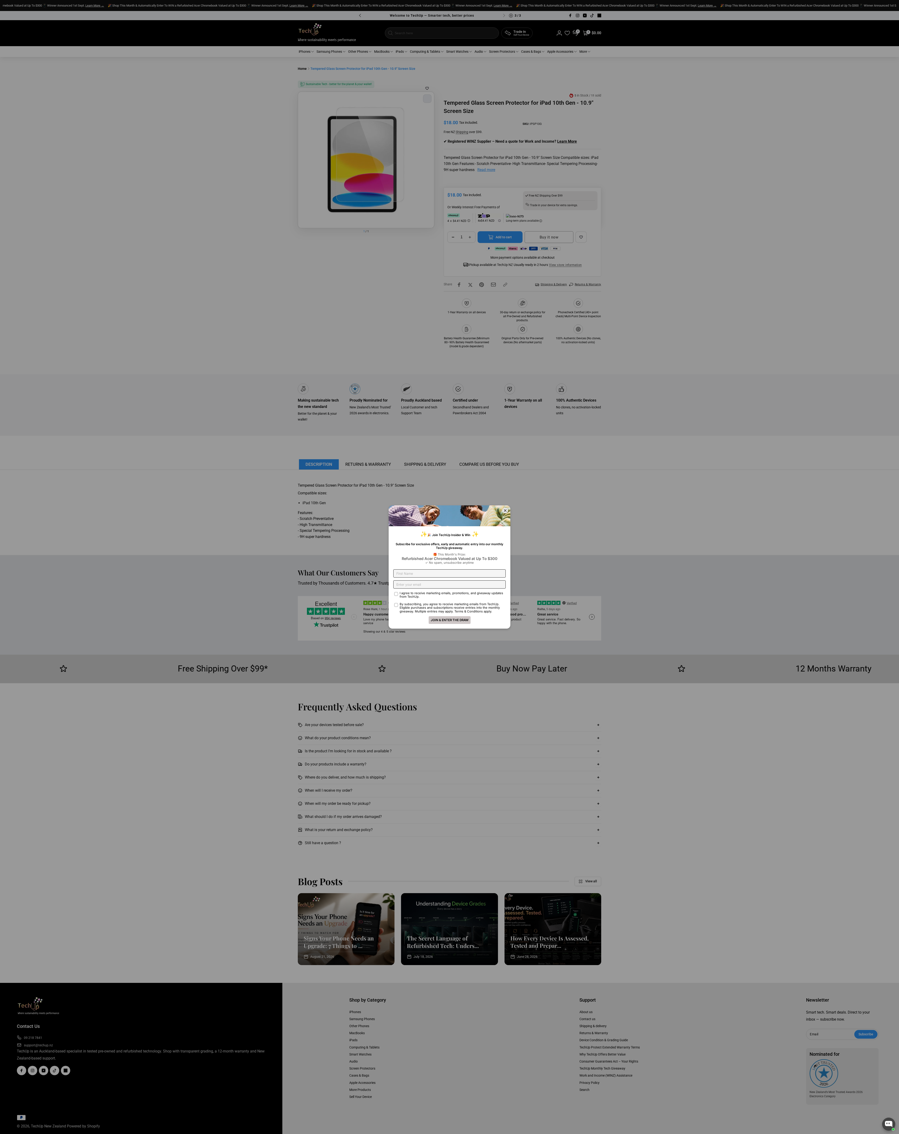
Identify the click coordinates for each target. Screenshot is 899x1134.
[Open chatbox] (888, 1124)
